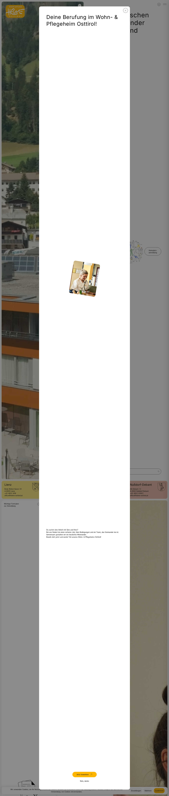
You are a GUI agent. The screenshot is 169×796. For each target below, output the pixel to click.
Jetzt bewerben (82, 775)
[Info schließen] (125, 10)
